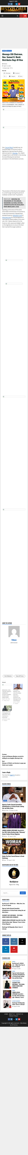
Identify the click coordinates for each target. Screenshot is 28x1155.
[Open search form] (17, 15)
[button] (2, 15)
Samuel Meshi (9, 147)
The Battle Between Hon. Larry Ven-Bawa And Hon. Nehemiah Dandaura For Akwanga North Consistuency (17, 695)
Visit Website (8, 676)
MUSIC (13, 961)
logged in (12, 775)
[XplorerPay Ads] (13, 90)
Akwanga (15, 153)
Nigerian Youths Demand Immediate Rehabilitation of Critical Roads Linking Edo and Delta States (13, 806)
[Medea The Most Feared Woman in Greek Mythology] (14, 846)
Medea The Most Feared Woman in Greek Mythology (13, 857)
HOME (6, 1014)
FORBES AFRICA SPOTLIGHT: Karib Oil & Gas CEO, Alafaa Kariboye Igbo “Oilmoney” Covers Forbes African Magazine (13, 832)
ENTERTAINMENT (16, 1001)
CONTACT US (19, 1014)
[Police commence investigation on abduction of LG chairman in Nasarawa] (7, 708)
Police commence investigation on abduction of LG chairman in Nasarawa (6, 714)
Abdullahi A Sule (17, 215)
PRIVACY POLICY (13, 1016)
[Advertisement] (14, 32)
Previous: (13, 756)
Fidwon (5, 64)
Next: (14, 763)
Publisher (5, 836)
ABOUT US (12, 1014)
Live (25, 16)
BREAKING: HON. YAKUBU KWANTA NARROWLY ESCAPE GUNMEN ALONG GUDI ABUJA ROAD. (6, 693)
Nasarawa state (6, 217)
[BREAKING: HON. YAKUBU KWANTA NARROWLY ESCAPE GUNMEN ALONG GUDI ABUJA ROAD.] (7, 686)
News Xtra (9, 50)
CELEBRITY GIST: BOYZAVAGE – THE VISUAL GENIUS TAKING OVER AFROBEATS (12, 916)
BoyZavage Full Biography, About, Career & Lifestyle (7, 1004)
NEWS (4, 50)
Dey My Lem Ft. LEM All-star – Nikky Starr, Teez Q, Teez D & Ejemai (7, 965)
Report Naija (6, 810)
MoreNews (23, 1023)
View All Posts (20, 676)
